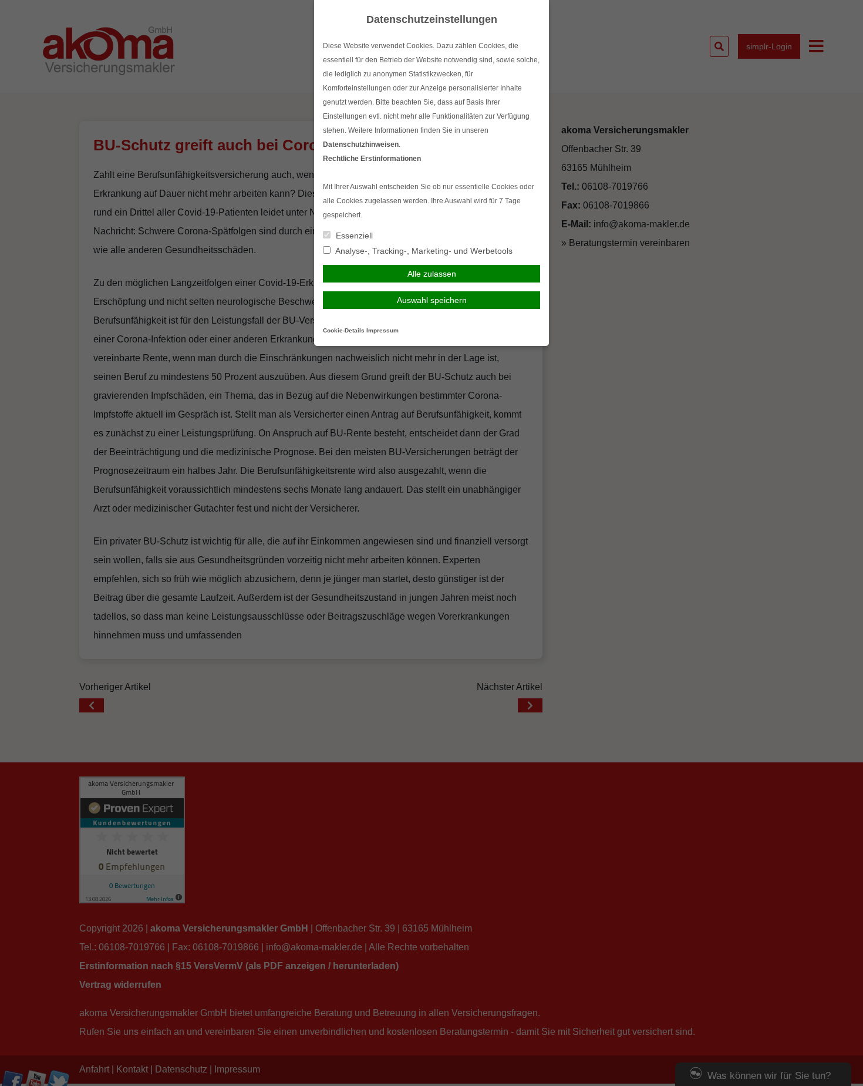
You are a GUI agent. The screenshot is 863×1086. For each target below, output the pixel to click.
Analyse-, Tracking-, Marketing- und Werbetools (423, 250)
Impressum (382, 330)
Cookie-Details (344, 330)
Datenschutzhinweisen (361, 144)
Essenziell (353, 235)
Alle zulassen (431, 273)
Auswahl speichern (432, 300)
